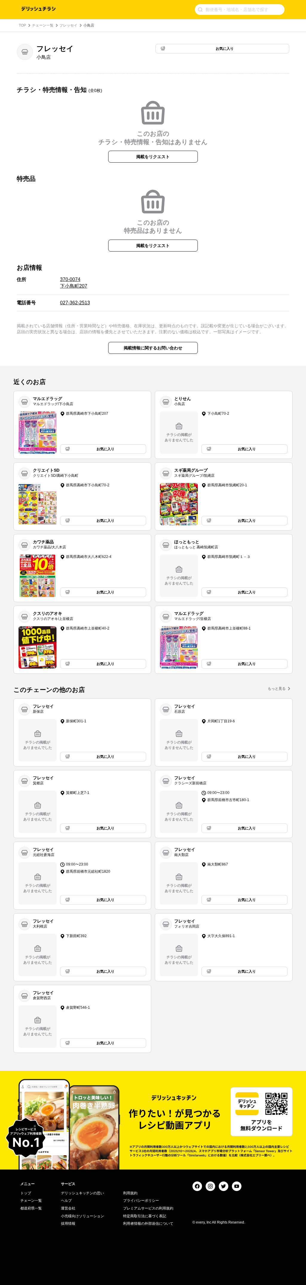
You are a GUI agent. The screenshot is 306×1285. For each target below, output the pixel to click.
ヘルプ (66, 1200)
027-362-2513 (75, 302)
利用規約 (130, 1193)
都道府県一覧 (31, 1208)
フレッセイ (68, 25)
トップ (25, 1193)
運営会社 (68, 1208)
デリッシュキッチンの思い (82, 1193)
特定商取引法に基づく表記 (144, 1216)
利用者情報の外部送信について (148, 1223)
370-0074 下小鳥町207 (73, 283)
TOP (22, 25)
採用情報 (68, 1223)
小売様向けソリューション (82, 1216)
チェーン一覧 (42, 25)
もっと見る (277, 689)
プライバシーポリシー (141, 1200)
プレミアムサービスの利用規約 (148, 1208)
